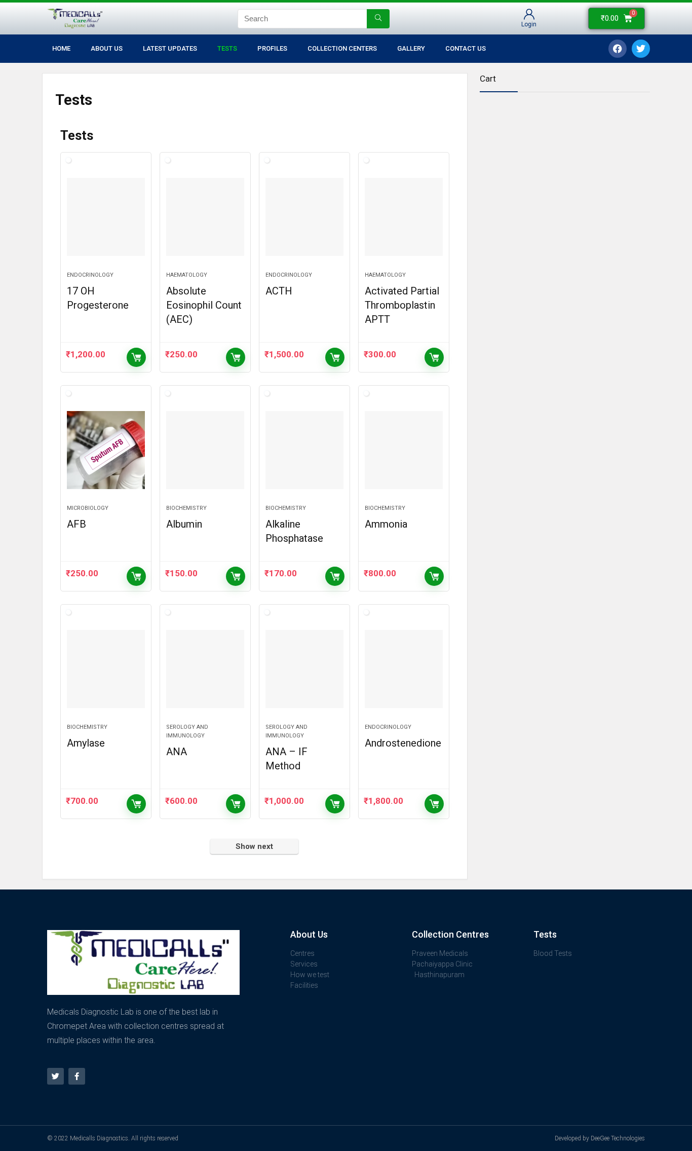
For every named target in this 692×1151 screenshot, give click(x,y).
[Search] (378, 18)
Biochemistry (186, 508)
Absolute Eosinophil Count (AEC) (204, 305)
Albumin (184, 524)
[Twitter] (55, 1076)
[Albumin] (205, 450)
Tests (227, 48)
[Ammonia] (404, 450)
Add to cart (136, 357)
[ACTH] (304, 217)
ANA (176, 752)
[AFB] (106, 450)
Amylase (86, 743)
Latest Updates (170, 48)
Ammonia (386, 524)
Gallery (411, 48)
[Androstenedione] (404, 669)
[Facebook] (617, 49)
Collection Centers (342, 48)
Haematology (186, 275)
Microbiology (87, 508)
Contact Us (465, 48)
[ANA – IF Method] (304, 669)
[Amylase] (106, 669)
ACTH (278, 291)
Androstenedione (403, 743)
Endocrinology (90, 275)
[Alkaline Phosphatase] (304, 450)
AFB (76, 524)
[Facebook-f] (76, 1076)
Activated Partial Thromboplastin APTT (402, 305)
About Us (107, 48)
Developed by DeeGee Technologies (600, 1138)
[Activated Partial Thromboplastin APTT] (404, 217)
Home (61, 48)
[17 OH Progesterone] (106, 217)
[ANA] (205, 669)
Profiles (272, 48)
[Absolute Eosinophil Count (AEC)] (205, 217)
